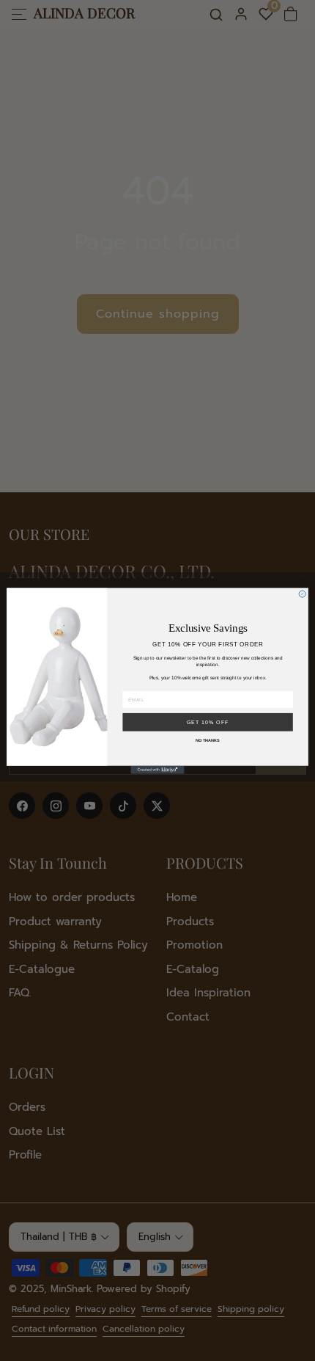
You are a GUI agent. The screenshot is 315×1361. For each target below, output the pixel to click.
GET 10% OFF (208, 722)
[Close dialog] (302, 593)
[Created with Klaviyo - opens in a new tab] (157, 769)
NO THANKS (208, 739)
